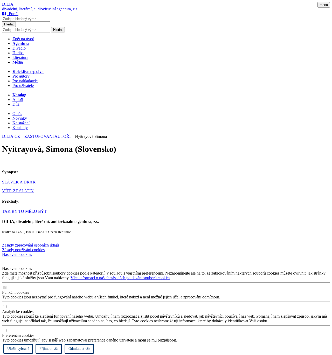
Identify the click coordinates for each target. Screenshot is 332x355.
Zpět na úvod (23, 39)
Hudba (18, 53)
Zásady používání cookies (23, 250)
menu (324, 5)
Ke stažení (21, 123)
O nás (17, 113)
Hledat (9, 24)
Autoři (17, 99)
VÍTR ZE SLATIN (18, 191)
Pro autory (21, 76)
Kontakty (20, 127)
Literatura (20, 57)
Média (17, 62)
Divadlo (19, 48)
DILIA (7, 4)
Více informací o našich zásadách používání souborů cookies (120, 278)
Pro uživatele (23, 85)
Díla (15, 104)
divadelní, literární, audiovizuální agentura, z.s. (40, 9)
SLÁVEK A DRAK (19, 182)
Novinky (19, 118)
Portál (12, 13)
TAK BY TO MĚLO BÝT (24, 211)
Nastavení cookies (17, 254)
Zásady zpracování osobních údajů (30, 245)
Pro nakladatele (25, 81)
